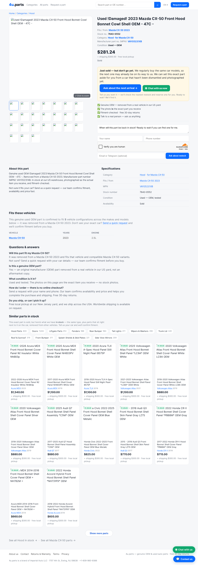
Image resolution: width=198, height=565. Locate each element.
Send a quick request (115, 223)
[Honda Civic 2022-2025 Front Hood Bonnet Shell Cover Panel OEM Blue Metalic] (99, 435)
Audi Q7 (50, 450)
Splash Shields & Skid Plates (73, 337)
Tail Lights (118, 331)
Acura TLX (88, 388)
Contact (25, 554)
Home (12, 13)
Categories (31, 4)
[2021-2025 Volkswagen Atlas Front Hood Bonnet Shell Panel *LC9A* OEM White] (135, 372)
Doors (38, 331)
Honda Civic (89, 450)
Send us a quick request (46, 188)
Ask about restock (177, 156)
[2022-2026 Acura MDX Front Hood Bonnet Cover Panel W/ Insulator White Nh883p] (26, 372)
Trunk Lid (165, 331)
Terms (56, 554)
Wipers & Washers (142, 331)
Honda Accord (53, 513)
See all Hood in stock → (23, 540)
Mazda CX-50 (17, 237)
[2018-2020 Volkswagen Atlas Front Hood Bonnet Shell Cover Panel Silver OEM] (26, 435)
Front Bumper (44, 337)
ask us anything (132, 116)
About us (13, 554)
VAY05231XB (135, 41)
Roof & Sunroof (20, 337)
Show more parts (99, 533)
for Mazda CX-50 (124, 37)
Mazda (112, 30)
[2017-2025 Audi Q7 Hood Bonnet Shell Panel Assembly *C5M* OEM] (62, 435)
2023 (127, 30)
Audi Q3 (124, 450)
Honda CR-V (162, 450)
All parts (44, 4)
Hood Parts (19, 331)
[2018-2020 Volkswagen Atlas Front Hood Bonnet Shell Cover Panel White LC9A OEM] (172, 372)
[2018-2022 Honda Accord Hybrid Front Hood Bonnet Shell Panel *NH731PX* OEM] (62, 497)
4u (16, 4)
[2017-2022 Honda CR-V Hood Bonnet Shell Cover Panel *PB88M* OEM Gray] (172, 435)
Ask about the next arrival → (120, 88)
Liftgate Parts (57, 331)
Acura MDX (16, 388)
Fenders (78, 331)
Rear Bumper (98, 331)
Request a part (58, 4)
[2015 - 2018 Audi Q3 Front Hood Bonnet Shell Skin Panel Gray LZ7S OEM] (135, 435)
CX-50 (119, 30)
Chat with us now (157, 88)
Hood (31, 13)
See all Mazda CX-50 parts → (58, 540)
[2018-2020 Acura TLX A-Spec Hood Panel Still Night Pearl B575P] (99, 372)
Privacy (65, 554)
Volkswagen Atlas (128, 388)
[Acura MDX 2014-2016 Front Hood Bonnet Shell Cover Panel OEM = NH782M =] (26, 497)
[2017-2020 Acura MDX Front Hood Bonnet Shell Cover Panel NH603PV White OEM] (62, 372)
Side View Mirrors (105, 337)
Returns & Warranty (41, 554)
